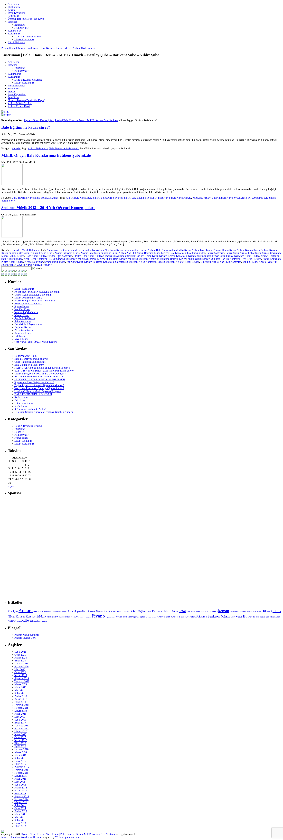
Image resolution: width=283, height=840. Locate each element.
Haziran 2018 (21, 707)
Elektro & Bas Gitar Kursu (28, 303)
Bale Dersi (106, 197)
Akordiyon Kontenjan (58, 250)
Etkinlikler (19, 24)
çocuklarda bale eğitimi (264, 197)
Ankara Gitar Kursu (202, 250)
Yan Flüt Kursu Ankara (254, 261)
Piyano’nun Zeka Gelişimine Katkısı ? (34, 382)
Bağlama (142, 611)
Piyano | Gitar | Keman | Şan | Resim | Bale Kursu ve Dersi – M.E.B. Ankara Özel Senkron (48, 48)
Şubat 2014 (20, 805)
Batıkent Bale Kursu (222, 197)
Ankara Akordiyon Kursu (109, 250)
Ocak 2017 (20, 737)
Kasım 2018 (20, 699)
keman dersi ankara (237, 611)
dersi (160, 611)
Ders (155, 611)
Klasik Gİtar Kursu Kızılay (63, 258)
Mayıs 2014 (20, 802)
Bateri (134, 611)
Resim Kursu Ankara (187, 617)
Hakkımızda (14, 7)
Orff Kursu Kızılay (251, 258)
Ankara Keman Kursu (248, 250)
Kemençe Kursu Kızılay (246, 256)
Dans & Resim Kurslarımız (28, 36)
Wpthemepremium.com (67, 837)
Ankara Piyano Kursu (42, 253)
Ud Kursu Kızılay (209, 261)
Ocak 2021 (20, 654)
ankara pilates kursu (19, 253)
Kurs (28, 616)
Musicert (5, 837)
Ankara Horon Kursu (225, 250)
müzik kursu (52, 616)
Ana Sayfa (13, 4)
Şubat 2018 (20, 719)
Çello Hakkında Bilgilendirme (30, 361)
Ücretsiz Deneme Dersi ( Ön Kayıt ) (26, 18)
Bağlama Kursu (22, 327)
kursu (34, 617)
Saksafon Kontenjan (103, 261)
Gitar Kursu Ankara (113, 256)
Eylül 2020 (20, 660)
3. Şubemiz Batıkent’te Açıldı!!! (30, 409)
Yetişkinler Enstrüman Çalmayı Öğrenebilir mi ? (39, 388)
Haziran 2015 (21, 772)
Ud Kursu (19, 336)
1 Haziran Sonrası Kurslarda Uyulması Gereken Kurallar (43, 412)
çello (25, 620)
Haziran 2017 (21, 728)
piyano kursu (151, 617)
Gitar (182, 611)
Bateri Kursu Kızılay (236, 253)
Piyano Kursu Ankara (168, 616)
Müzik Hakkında (16, 42)
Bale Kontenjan (178, 253)
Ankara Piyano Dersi (19, 106)
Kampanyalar (21, 27)
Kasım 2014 (20, 790)
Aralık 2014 (20, 787)
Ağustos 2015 (21, 767)
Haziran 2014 (21, 799)
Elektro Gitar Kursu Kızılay (88, 256)
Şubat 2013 (20, 820)
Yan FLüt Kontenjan (230, 261)
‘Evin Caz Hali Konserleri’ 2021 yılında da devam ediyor (44, 370)
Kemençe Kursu (22, 333)
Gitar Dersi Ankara (194, 611)
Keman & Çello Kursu (26, 312)
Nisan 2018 (20, 713)
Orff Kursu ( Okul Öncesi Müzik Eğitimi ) (36, 341)
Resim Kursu (21, 397)
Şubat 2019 (20, 693)
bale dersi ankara (122, 197)
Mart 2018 (19, 716)
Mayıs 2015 (20, 775)
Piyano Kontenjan (33, 261)
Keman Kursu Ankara (199, 256)
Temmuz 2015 (21, 769)
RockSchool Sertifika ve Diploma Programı (36, 291)
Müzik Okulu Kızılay (199, 258)
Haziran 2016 (21, 749)
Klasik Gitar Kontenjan (35, 258)
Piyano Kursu (21, 306)
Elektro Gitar (170, 611)
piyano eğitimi (139, 617)
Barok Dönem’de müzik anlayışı (31, 358)
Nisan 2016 (20, 755)
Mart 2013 (19, 817)
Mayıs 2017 (20, 731)
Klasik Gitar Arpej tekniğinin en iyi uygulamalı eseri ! (42, 367)
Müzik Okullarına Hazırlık (28, 297)
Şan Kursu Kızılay (167, 261)
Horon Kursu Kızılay (156, 256)
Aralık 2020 (20, 657)
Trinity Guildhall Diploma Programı (32, 294)
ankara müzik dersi (60, 611)
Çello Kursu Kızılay (258, 253)
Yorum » (46, 264)
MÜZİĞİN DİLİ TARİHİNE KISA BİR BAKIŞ (39, 379)
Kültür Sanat (14, 30)
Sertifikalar (13, 15)
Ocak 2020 (20, 672)
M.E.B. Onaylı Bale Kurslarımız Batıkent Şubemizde (46, 155)
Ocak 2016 (20, 761)
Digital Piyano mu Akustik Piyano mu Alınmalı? (39, 385)
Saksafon (201, 616)
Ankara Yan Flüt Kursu (131, 253)
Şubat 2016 (20, 758)
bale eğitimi (138, 197)
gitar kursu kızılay (134, 256)
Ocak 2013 (20, 823)
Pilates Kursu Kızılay (12, 261)
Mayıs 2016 (20, 752)
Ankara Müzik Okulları (20, 103)
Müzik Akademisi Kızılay (91, 258)
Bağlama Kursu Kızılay (156, 253)
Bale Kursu (164, 197)
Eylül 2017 (20, 722)
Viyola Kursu (21, 339)
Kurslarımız (14, 33)
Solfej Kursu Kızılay (188, 261)
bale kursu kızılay (201, 197)
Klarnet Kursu (21, 315)
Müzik (41, 616)
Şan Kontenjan (148, 261)
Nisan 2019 (20, 687)
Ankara (26, 610)
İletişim (11, 10)
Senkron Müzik (219, 616)
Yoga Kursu (20, 406)
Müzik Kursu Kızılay (139, 258)
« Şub (11, 486)
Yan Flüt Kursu (22, 309)
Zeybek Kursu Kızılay (28, 264)
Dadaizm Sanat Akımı (25, 355)
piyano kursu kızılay (54, 261)
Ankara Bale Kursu (38, 148)
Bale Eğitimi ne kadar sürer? (25, 127)
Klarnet (267, 611)
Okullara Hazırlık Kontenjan (225, 258)
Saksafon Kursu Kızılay (127, 261)
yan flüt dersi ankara (257, 617)
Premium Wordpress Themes (26, 837)
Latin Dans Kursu (23, 403)
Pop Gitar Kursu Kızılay (79, 261)
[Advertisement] (32, 548)
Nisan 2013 (20, 814)
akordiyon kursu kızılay (83, 250)
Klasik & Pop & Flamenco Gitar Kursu (34, 300)
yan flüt (242, 616)
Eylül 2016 (20, 746)
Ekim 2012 (20, 826)
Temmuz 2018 (21, 704)
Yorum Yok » (8, 200)
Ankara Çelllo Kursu (180, 250)
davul (149, 611)
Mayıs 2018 (20, 710)
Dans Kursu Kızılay (36, 256)
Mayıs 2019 (20, 684)
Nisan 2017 (20, 734)
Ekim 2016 (20, 743)
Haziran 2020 (21, 666)
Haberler (12, 21)
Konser (20, 616)
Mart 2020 (19, 669)
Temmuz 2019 (21, 681)
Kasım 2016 (20, 740)
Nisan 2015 (20, 778)
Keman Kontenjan (177, 256)
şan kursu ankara (40, 621)
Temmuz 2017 (21, 725)
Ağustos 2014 (21, 796)
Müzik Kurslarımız (24, 39)
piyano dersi (110, 617)
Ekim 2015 (20, 764)
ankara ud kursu (109, 253)
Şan (32, 620)
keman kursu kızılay (222, 256)
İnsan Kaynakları (17, 12)
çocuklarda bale (242, 197)
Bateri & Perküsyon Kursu (28, 324)
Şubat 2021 (20, 651)
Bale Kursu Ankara (181, 197)
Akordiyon (13, 611)
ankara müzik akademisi (42, 611)
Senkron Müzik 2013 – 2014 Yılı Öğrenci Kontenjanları (48, 207)
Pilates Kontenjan (272, 258)
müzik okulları (64, 617)
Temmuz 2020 (21, 663)
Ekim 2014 (20, 793)
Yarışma (18, 621)
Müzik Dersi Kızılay (116, 258)
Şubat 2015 (20, 784)
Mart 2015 (19, 781)
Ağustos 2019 (21, 678)
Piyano (98, 615)
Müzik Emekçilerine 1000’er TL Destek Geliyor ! (40, 373)
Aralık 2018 (20, 696)
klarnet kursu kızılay (11, 258)
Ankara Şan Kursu (90, 253)
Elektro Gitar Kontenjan (59, 256)
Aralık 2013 (20, 811)
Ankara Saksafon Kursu (66, 253)
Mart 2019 (19, 690)
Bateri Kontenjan (215, 253)
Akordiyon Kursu (23, 330)
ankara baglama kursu (135, 250)
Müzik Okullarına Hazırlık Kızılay (168, 258)
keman (223, 610)
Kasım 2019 (20, 675)
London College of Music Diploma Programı (37, 391)
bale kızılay (151, 197)
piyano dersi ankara (125, 616)
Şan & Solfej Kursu (24, 318)
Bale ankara (93, 197)
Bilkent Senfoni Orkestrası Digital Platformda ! (38, 376)
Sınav (233, 617)
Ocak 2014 (20, 808)
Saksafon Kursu (22, 321)
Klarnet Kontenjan (270, 256)
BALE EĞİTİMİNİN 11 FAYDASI (33, 394)
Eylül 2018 (20, 702)
